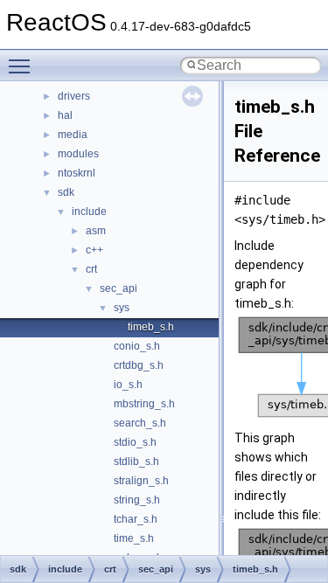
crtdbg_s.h (139, 365)
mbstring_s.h (144, 404)
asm (96, 231)
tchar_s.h (135, 519)
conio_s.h (137, 346)
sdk (66, 192)
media (72, 134)
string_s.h (137, 500)
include (89, 211)
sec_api (118, 288)
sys (121, 308)
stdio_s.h (135, 442)
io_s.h (128, 384)
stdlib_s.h (136, 461)
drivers (74, 96)
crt (91, 269)
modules (78, 154)
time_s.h (134, 538)
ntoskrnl (76, 173)
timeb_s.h (151, 327)
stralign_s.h (141, 481)
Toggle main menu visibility (22, 65)
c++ (94, 250)
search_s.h (140, 423)
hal (65, 115)
